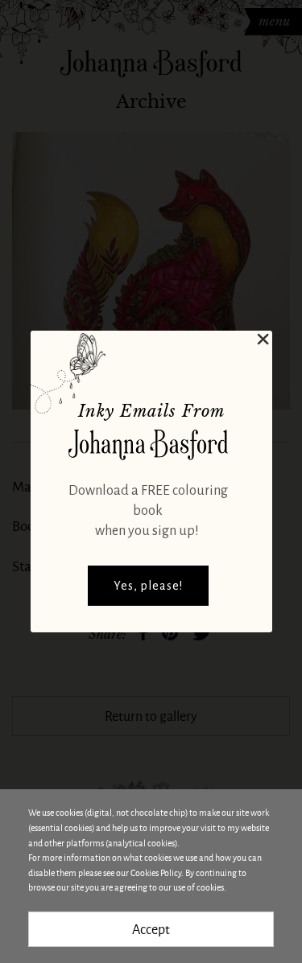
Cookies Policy (155, 872)
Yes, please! (148, 585)
